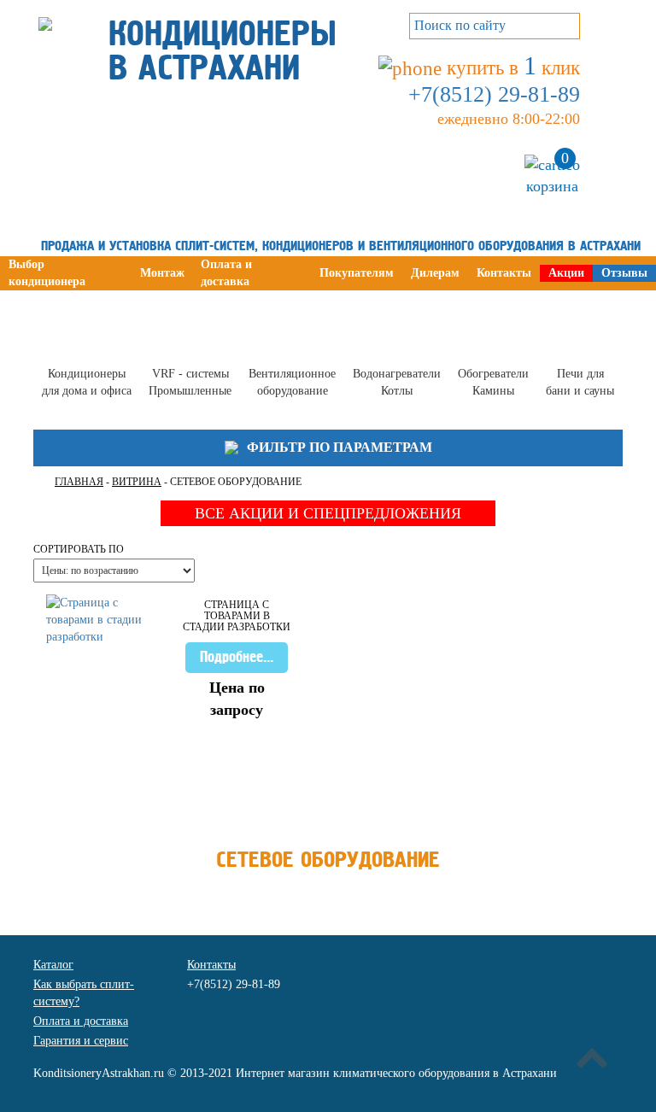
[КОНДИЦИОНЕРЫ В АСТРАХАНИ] (45, 14)
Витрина (136, 482)
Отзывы (624, 272)
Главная (79, 482)
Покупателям (356, 272)
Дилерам (435, 272)
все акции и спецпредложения (328, 513)
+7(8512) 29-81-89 (494, 94)
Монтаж (162, 272)
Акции (566, 272)
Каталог (53, 964)
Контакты (504, 272)
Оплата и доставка (80, 1021)
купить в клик (511, 68)
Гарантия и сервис (80, 1040)
